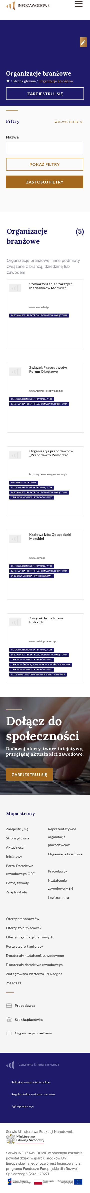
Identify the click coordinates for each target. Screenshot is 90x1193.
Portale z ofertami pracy (25, 946)
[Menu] (73, 3)
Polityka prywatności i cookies (31, 1082)
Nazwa (12, 137)
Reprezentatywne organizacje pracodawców (62, 837)
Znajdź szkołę (17, 892)
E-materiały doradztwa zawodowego (35, 965)
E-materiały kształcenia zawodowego (35, 955)
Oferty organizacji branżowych (30, 937)
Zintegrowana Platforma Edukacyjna (34, 974)
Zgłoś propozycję (23, 1106)
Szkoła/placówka (28, 1019)
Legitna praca (58, 897)
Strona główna (24, 81)
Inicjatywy (14, 856)
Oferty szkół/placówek (24, 928)
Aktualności (15, 847)
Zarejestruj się (17, 829)
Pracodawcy (58, 871)
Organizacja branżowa (33, 1033)
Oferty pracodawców (23, 919)
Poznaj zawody (18, 883)
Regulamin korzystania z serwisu (33, 1094)
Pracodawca (24, 1005)
